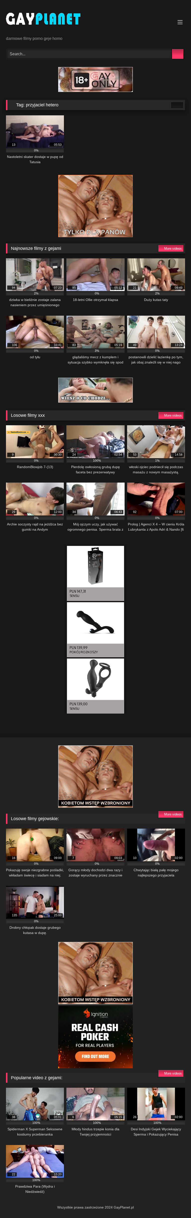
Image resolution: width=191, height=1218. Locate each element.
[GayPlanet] (95, 20)
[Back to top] (176, 1203)
